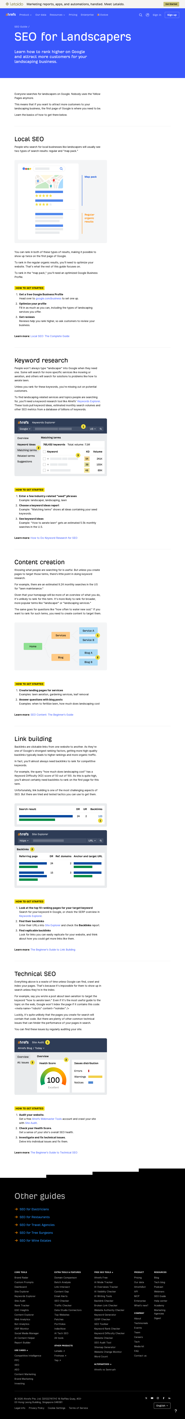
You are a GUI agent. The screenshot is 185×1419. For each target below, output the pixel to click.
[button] (140, 15)
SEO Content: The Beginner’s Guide (51, 714)
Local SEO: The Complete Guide (49, 336)
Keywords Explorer (88, 401)
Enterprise (87, 14)
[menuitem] (27, 15)
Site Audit (31, 1122)
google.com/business (48, 298)
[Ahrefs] (12, 14)
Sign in (157, 14)
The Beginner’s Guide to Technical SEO (53, 1152)
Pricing (73, 14)
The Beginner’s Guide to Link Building (52, 949)
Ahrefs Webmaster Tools (47, 1118)
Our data (40, 14)
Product (24, 14)
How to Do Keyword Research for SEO (53, 537)
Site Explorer (52, 925)
